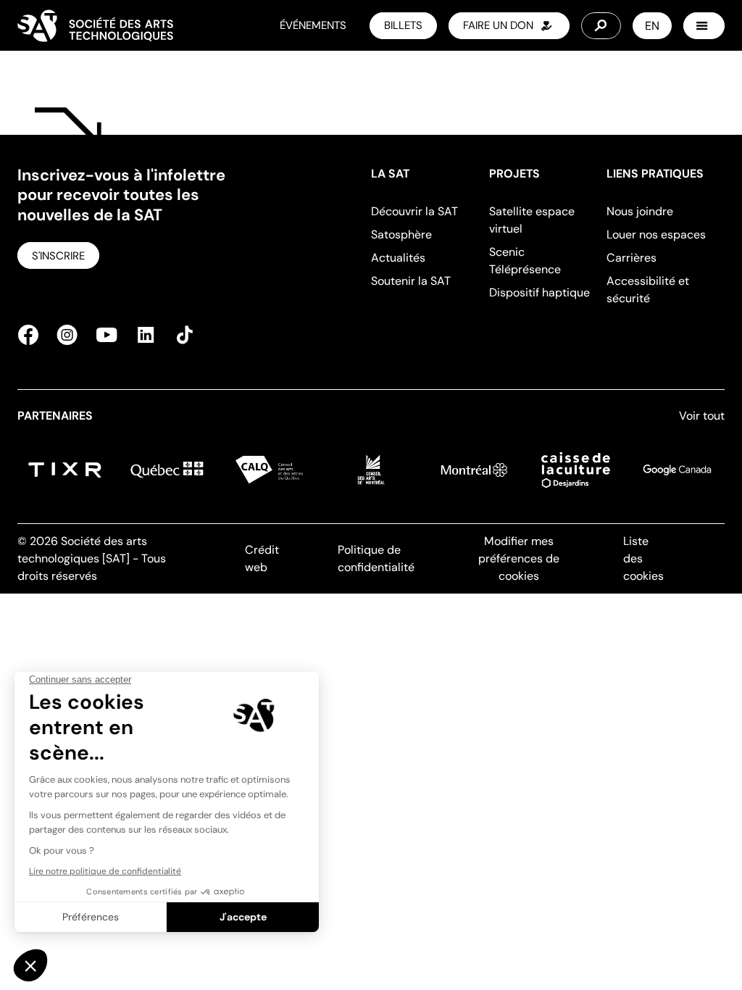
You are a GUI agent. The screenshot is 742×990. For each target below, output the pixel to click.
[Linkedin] (145, 334)
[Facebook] (32, 334)
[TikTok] (180, 334)
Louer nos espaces (656, 234)
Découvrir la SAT (414, 211)
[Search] (601, 25)
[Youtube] (106, 334)
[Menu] (704, 25)
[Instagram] (67, 334)
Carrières (631, 257)
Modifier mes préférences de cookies (518, 558)
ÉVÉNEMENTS (313, 25)
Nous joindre (639, 211)
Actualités (398, 257)
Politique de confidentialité (376, 558)
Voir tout (702, 415)
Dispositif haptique (539, 292)
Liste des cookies (643, 558)
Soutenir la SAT (411, 280)
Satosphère (401, 234)
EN (652, 25)
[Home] (95, 25)
